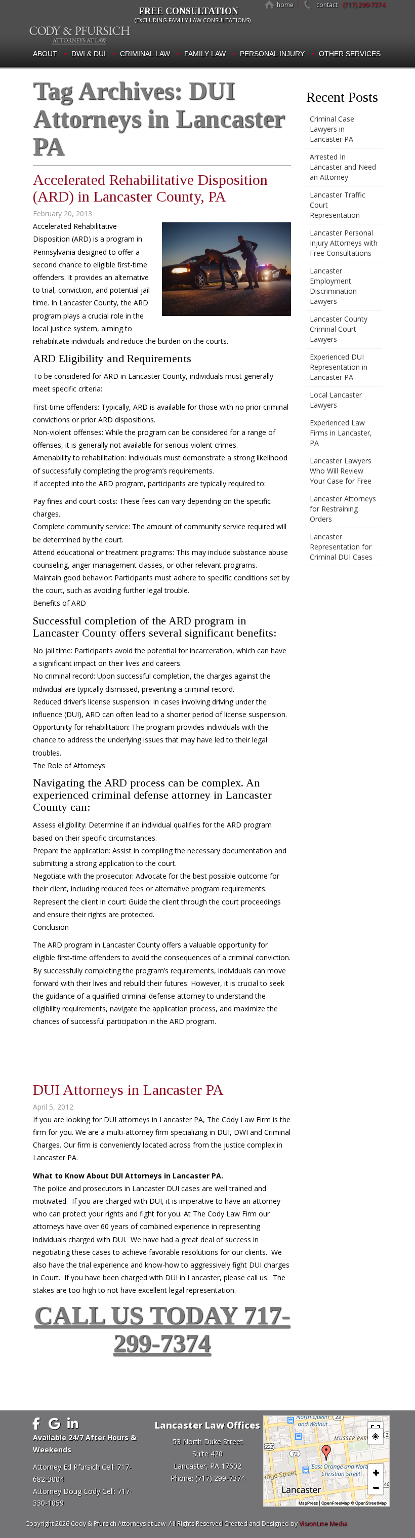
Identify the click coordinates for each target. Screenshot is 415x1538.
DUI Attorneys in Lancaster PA (128, 1089)
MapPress (308, 1503)
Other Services (350, 54)
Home (285, 5)
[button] (326, 1453)
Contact (327, 5)
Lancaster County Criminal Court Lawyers (338, 329)
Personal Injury (272, 54)
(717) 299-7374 (364, 5)
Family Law (205, 54)
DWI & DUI (88, 54)
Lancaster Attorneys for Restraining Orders (343, 509)
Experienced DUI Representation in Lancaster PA (338, 367)
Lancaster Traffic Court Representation (337, 205)
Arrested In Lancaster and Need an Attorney (343, 167)
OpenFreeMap (335, 1503)
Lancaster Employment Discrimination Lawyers (333, 286)
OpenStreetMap (371, 1503)
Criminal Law (145, 54)
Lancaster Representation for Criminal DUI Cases (341, 547)
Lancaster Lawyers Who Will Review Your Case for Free (340, 471)
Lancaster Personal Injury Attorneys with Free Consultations (344, 243)
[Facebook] (36, 1423)
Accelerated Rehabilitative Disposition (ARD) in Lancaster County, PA (150, 188)
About (45, 54)
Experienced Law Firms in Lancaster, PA (341, 433)
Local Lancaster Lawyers (336, 400)
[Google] (54, 1423)
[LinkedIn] (72, 1423)
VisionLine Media (323, 1523)
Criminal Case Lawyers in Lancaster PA (332, 129)
